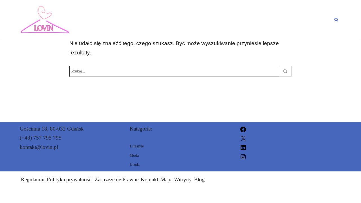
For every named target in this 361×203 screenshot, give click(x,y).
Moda (240, 19)
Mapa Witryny (176, 179)
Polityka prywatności (70, 179)
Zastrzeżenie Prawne (116, 179)
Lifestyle (314, 19)
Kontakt (149, 179)
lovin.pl (245, 195)
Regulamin (33, 179)
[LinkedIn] (243, 147)
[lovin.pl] (45, 19)
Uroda (274, 19)
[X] (243, 138)
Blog (199, 179)
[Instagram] (243, 156)
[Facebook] (243, 129)
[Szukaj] (336, 19)
